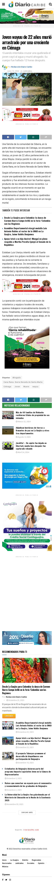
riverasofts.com (31, 830)
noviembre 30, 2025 (14, 804)
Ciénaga (7, 386)
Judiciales (27, 71)
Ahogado (17, 377)
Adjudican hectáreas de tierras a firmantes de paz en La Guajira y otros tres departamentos (32, 430)
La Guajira (9, 679)
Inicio (4, 860)
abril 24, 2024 (23, 452)
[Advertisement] (27, 596)
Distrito (25, 860)
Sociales (30, 863)
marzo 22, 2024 (24, 421)
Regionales (36, 860)
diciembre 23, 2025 (16, 700)
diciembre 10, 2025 (25, 762)
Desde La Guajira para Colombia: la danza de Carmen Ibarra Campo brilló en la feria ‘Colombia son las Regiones (27, 220)
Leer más (9, 716)
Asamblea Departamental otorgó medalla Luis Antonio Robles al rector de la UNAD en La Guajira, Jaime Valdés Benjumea (25, 231)
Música (5, 866)
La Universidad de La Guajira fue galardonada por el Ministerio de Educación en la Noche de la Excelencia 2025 (27, 797)
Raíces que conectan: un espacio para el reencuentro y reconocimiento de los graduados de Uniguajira (28, 784)
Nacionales (7, 863)
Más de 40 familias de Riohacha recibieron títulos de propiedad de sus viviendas (33, 415)
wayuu (35, 386)
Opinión (41, 863)
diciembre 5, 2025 (13, 778)
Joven (17, 386)
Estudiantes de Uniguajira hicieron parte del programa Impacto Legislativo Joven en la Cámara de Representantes (28, 771)
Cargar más (27, 812)
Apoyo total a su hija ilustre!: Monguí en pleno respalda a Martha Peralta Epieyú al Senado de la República (27, 241)
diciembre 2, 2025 (13, 790)
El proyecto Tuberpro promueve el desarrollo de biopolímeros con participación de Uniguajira (31, 756)
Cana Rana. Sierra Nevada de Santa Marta (23, 382)
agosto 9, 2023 (24, 437)
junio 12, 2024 (13, 71)
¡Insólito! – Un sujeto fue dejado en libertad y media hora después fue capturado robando (31, 445)
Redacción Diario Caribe (21, 66)
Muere (26, 386)
